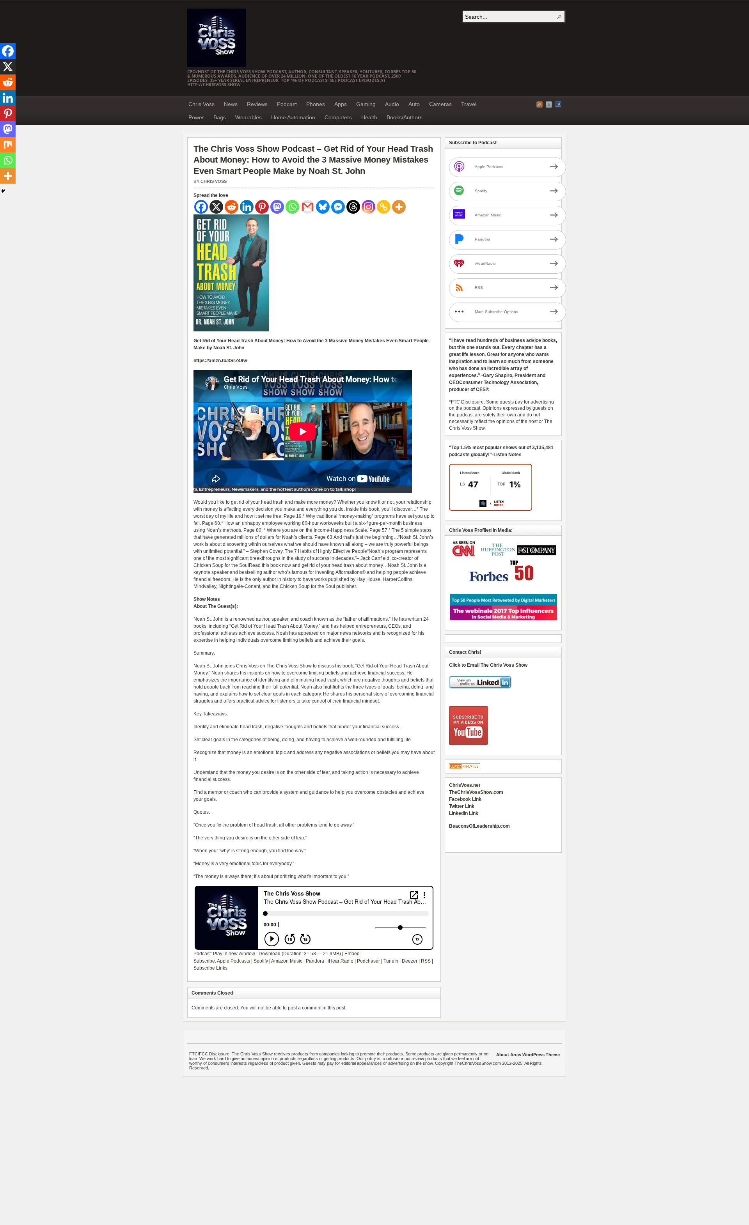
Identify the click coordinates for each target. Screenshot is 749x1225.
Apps (340, 104)
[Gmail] (307, 207)
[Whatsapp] (292, 207)
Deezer (409, 961)
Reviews (257, 104)
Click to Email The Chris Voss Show (488, 665)
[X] (216, 207)
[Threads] (353, 207)
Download (269, 953)
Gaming (366, 104)
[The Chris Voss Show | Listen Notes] (490, 509)
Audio (392, 104)
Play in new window (234, 953)
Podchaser (368, 961)
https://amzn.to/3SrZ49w (220, 360)
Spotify (261, 961)
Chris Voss (201, 104)
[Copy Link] (383, 207)
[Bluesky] (323, 207)
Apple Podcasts (233, 961)
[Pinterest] (262, 207)
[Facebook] (201, 207)
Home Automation (293, 117)
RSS (426, 961)
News (231, 104)
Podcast (287, 104)
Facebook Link (465, 799)
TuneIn (390, 961)
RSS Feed (539, 104)
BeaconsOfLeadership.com (479, 826)
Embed (352, 953)
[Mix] (8, 144)
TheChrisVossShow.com (476, 792)
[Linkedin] (247, 207)
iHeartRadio (340, 961)
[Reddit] (231, 207)
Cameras (440, 104)
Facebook (558, 104)
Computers (338, 117)
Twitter (549, 104)
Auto (414, 104)
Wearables (248, 117)
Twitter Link (461, 806)
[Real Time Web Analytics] (464, 767)
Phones (315, 104)
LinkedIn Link (463, 813)
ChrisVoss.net (464, 785)
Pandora (315, 961)
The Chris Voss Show (216, 38)
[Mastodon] (277, 207)
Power (196, 117)
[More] (399, 207)
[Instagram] (368, 207)
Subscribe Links (210, 968)
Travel (468, 104)
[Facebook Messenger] (338, 207)
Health (369, 117)
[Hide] (3, 191)
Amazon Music (286, 961)
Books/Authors (404, 117)
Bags (219, 117)
